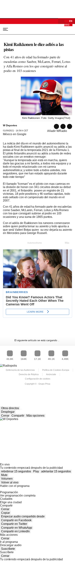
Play (36, 471)
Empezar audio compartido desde (23, 516)
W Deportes (20, 29)
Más (67, 242)
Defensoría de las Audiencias (20, 370)
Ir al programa (9, 541)
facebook (69, 126)
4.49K (65, 359)
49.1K (51, 359)
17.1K (37, 359)
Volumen (7, 478)
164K (24, 359)
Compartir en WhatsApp (16, 527)
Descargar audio (10, 545)
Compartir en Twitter (14, 523)
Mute (4, 475)
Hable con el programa (14, 485)
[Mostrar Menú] (4, 29)
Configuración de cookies (37, 379)
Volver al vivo (9, 482)
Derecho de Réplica (29, 374)
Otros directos (10, 408)
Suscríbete (8, 548)
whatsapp (56, 126)
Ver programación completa (17, 495)
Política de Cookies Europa (55, 370)
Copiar (5, 512)
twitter (63, 126)
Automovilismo (34, 243)
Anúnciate (51, 374)
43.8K (9, 359)
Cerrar (5, 415)
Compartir (17, 415)
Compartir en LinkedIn (15, 531)
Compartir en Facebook (16, 520)
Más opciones (35, 415)
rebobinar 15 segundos (16, 471)
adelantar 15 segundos (56, 471)
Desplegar (8, 411)
